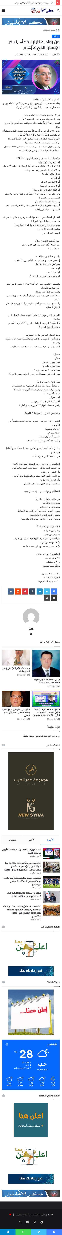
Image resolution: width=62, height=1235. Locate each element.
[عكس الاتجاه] (42, 10)
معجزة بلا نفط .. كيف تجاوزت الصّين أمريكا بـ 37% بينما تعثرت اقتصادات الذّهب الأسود (46, 712)
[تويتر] (47, 591)
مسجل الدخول (41, 736)
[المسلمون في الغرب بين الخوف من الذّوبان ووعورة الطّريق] (51, 853)
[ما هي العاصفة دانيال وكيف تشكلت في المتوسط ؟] (46, 663)
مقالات (46, 30)
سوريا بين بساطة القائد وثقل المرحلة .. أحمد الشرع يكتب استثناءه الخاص (24, 894)
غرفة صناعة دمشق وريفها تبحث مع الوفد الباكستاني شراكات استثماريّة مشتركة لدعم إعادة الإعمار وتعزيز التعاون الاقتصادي (22, 911)
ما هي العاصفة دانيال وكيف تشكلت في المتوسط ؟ (47, 681)
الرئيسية (54, 30)
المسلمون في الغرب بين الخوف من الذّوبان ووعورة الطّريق (21, 851)
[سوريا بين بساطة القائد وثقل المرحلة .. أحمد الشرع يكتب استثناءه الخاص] (51, 897)
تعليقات (12, 839)
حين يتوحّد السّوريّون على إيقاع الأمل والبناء (16, 669)
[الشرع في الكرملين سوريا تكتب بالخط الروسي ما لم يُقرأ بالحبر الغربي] (16, 699)
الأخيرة (50, 839)
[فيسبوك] (54, 591)
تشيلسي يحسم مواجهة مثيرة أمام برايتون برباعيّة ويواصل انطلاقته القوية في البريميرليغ (22, 881)
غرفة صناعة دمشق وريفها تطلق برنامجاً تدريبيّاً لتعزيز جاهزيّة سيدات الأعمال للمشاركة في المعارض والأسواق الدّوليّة (22, 866)
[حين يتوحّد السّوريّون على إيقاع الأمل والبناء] (16, 657)
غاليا (54, 55)
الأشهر (31, 839)
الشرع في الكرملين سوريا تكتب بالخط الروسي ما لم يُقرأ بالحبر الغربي (16, 712)
